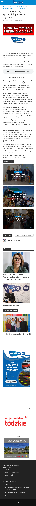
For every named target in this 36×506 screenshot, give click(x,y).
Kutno (12, 6)
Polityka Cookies (9, 484)
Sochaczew (14, 8)
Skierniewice (6, 8)
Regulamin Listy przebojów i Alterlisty (15, 492)
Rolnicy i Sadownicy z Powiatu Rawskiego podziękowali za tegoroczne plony (18, 198)
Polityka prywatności (10, 481)
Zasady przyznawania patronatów (14, 496)
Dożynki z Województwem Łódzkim (18, 220)
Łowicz (17, 6)
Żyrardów (21, 8)
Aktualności (6, 6)
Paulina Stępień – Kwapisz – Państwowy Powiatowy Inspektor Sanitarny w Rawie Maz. (16, 277)
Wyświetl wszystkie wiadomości (24, 235)
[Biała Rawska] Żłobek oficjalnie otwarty (18, 176)
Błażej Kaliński (18, 20)
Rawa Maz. (23, 6)
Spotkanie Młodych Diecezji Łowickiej (17, 334)
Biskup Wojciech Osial (11, 305)
